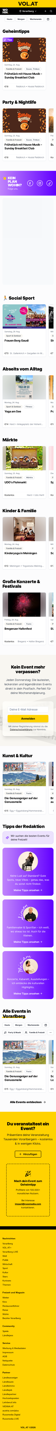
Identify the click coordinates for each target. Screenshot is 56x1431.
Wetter (5, 1297)
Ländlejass (7, 1335)
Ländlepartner (9, 1394)
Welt (4, 1256)
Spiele (5, 1331)
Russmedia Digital (11, 1414)
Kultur (5, 1272)
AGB (4, 1356)
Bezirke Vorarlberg (11, 1318)
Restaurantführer (10, 1306)
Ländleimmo (8, 1386)
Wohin (5, 1314)
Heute (9, 19)
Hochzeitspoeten (10, 1398)
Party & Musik (14, 1032)
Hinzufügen (30, 1154)
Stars (5, 1276)
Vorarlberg (7, 1243)
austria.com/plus (10, 1410)
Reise (5, 1310)
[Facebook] (30, 183)
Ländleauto (8, 1382)
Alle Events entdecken (26, 1102)
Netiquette (7, 1360)
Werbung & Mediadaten (14, 1348)
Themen (6, 1285)
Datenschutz (8, 1365)
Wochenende (36, 19)
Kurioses (6, 1280)
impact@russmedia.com (28, 1204)
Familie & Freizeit (37, 1032)
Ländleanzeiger (10, 1377)
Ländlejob (7, 1390)
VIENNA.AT (8, 1406)
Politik (5, 1260)
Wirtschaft (7, 1264)
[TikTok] (49, 183)
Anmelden (28, 718)
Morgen (21, 19)
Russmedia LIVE (10, 1419)
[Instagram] (39, 183)
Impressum (8, 1352)
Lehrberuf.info (9, 1402)
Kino (4, 1302)
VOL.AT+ (6, 1247)
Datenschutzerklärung (21, 729)
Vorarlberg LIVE (10, 1252)
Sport (5, 1268)
